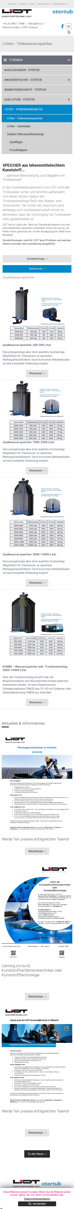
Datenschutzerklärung (37, 1199)
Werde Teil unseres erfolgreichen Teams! (35, 839)
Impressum (44, 3)
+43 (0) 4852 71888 (13, 23)
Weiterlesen (35, 373)
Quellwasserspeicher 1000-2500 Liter (29, 442)
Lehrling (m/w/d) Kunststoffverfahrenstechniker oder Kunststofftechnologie (32, 970)
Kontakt (12, 3)
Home (23, 3)
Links (32, 3)
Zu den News (36, 1154)
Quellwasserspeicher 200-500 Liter (27, 345)
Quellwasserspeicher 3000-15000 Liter (29, 554)
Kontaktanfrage (36, 258)
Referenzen (35, 268)
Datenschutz (59, 3)
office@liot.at (35, 23)
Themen (16, 60)
